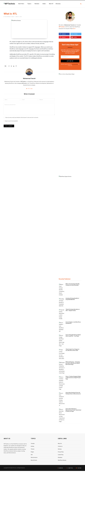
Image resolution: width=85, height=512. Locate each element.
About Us (60, 443)
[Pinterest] (5, 52)
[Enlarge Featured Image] (29, 29)
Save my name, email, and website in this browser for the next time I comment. (21, 117)
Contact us (60, 446)
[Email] (5, 59)
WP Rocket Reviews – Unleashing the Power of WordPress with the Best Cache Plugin (73, 363)
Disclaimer (60, 457)
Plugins (32, 451)
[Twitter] (5, 49)
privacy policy (75, 64)
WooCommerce (34, 457)
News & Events (34, 460)
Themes (32, 449)
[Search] (80, 3)
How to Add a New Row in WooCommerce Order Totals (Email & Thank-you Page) (73, 410)
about (74, 28)
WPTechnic (23, 81)
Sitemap (59, 449)
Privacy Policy (61, 451)
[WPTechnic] (9, 4)
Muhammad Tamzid (9, 16)
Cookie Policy (60, 454)
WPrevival (24, 83)
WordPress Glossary (62, 460)
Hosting (32, 446)
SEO (32, 454)
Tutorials (32, 443)
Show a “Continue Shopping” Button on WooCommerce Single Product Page (73, 377)
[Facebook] (5, 45)
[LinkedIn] (5, 56)
